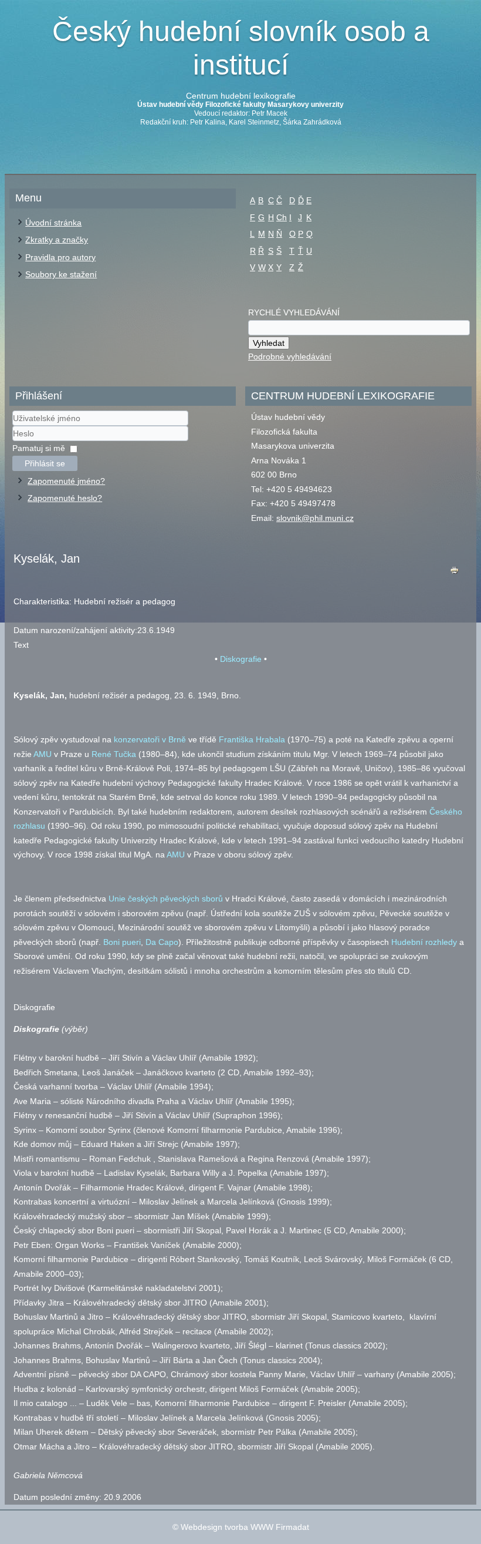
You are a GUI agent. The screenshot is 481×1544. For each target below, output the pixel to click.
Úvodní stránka (53, 222)
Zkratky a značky (56, 239)
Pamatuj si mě (38, 448)
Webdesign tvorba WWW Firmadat (245, 1527)
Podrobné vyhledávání (289, 356)
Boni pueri (122, 942)
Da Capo (161, 942)
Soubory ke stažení (61, 274)
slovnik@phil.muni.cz (315, 518)
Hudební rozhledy (424, 942)
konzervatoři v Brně (150, 739)
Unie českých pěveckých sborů (166, 898)
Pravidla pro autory (60, 257)
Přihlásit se (45, 463)
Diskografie (241, 659)
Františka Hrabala (252, 739)
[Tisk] (454, 573)
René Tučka (114, 754)
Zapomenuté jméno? (66, 481)
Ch (281, 217)
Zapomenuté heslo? (65, 498)
